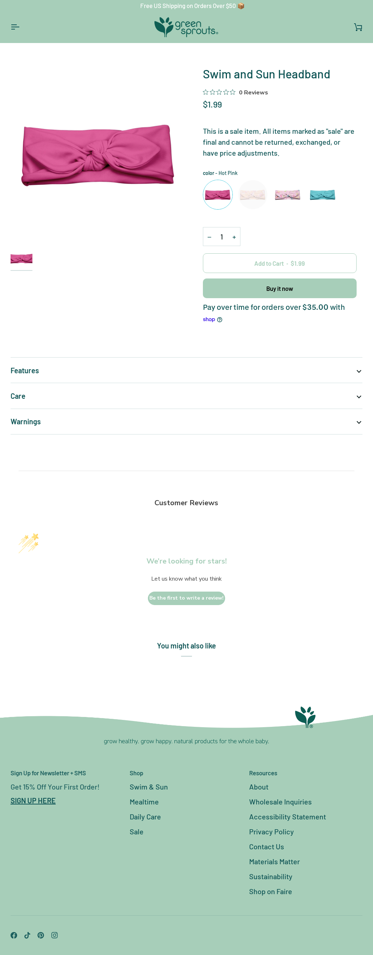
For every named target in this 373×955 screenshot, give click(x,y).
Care (18, 395)
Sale (137, 831)
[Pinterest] (41, 935)
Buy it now (279, 288)
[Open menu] (21, 27)
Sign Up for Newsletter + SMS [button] (48, 772)
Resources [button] (263, 772)
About (258, 786)
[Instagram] (54, 935)
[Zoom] (98, 154)
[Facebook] (14, 935)
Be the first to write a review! (186, 598)
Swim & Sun (149, 786)
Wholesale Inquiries (280, 801)
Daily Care (145, 816)
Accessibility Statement (287, 816)
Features (25, 370)
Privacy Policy (271, 831)
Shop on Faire (270, 891)
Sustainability (270, 876)
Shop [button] (136, 772)
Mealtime (144, 801)
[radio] (218, 195)
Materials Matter (274, 861)
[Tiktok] (27, 935)
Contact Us (266, 846)
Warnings (26, 421)
